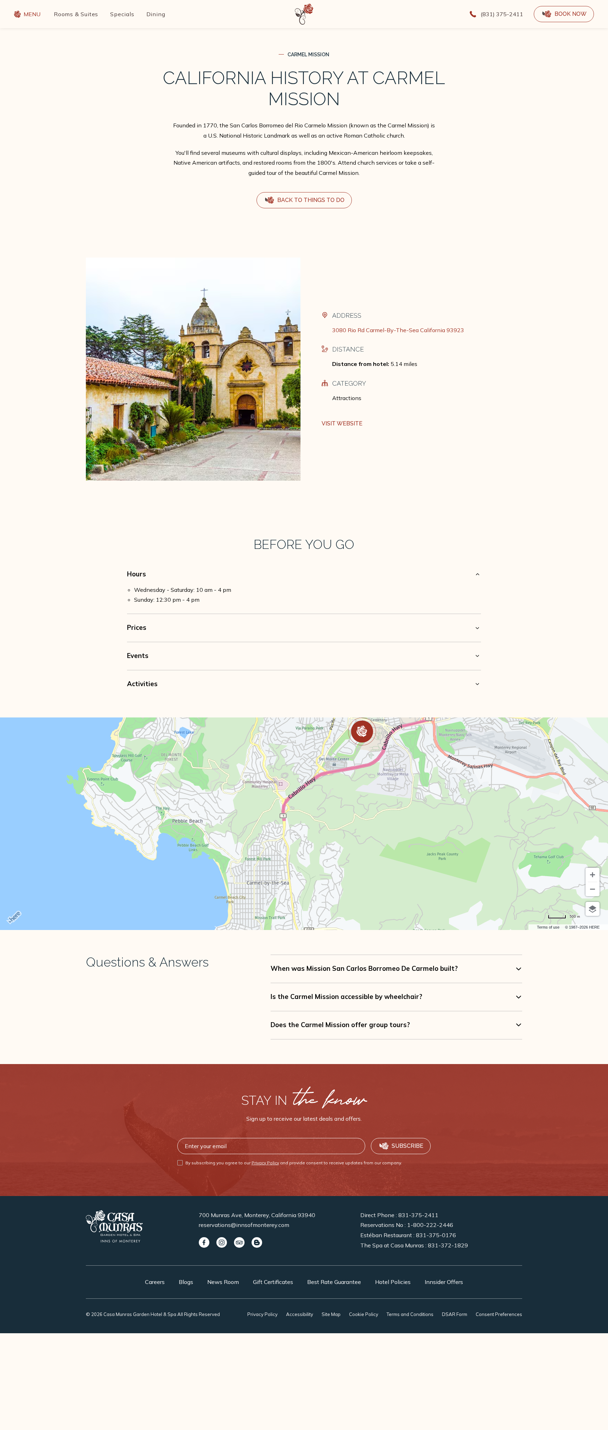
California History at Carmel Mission (304, 88)
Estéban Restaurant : (408, 1235)
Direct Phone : (399, 1215)
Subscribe (407, 1146)
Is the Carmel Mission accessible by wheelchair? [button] (346, 997)
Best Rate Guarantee (334, 1281)
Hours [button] (136, 574)
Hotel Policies (393, 1281)
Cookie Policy (363, 1314)
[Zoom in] (592, 875)
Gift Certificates (273, 1281)
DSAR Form (454, 1314)
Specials (122, 14)
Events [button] (137, 656)
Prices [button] (136, 628)
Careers (155, 1281)
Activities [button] (142, 684)
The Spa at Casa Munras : (414, 1245)
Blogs (186, 1281)
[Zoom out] (592, 889)
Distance (348, 349)
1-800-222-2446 (430, 1224)
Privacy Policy (265, 1162)
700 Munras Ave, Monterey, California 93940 (257, 1215)
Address (346, 315)
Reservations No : (406, 1224)
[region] (304, 595)
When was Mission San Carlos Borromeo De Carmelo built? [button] (364, 968)
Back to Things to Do (310, 202)
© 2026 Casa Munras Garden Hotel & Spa (153, 1314)
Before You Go (304, 544)
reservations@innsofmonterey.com (244, 1224)
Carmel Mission (308, 54)
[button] (564, 14)
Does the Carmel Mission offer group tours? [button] (340, 1025)
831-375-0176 (436, 1235)
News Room (223, 1281)
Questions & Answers (147, 962)
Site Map (331, 1314)
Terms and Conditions (410, 1314)
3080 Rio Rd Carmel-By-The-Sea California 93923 (398, 330)
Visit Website (342, 423)
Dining (155, 14)
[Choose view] (592, 909)
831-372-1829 (448, 1245)
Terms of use (548, 927)
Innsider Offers (444, 1281)
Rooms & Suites (76, 14)
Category (349, 383)
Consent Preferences (499, 1314)
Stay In (304, 1100)
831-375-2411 (418, 1215)
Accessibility (299, 1314)
